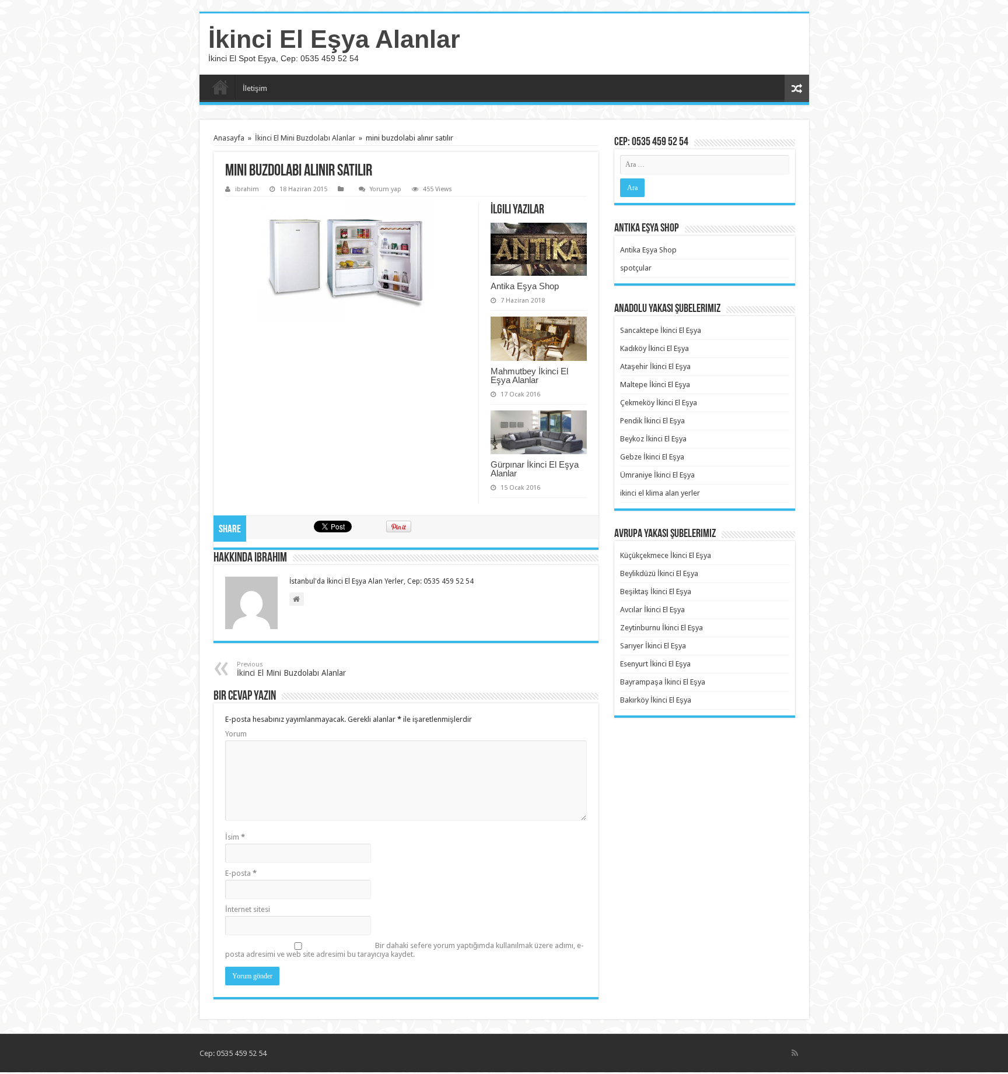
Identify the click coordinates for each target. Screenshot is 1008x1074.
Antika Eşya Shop (525, 286)
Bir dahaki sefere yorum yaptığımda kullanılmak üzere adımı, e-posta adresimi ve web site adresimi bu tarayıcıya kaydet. (404, 950)
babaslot (2, 1072)
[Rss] (794, 1053)
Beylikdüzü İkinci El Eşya (659, 573)
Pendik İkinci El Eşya (652, 420)
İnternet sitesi (247, 909)
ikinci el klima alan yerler (660, 493)
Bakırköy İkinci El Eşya (655, 700)
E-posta (241, 873)
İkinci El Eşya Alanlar (334, 39)
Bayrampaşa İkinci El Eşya (662, 682)
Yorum (236, 733)
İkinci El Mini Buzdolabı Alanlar (305, 138)
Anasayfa (220, 87)
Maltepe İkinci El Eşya (655, 384)
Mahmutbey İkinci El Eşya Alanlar (529, 375)
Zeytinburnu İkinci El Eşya (661, 627)
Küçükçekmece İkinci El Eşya (665, 555)
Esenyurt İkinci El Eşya (655, 663)
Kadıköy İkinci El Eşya (654, 348)
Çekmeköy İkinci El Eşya (658, 402)
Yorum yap (385, 189)
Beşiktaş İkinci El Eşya (655, 591)
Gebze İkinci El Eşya (652, 456)
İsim (235, 837)
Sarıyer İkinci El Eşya (653, 645)
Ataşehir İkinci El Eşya (655, 366)
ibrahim (247, 189)
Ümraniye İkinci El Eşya (657, 475)
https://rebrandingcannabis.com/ (7, 1072)
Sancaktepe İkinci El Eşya (660, 330)
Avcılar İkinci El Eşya (652, 609)
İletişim (255, 88)
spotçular (636, 268)
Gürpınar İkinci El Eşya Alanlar (535, 468)
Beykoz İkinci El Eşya (653, 438)
